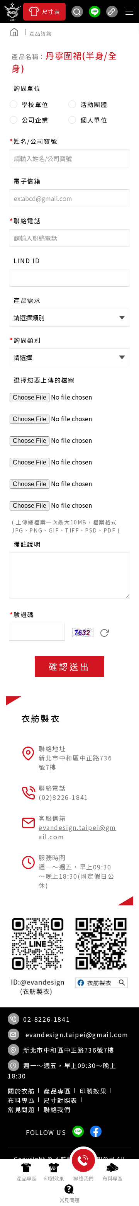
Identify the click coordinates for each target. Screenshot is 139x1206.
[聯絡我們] (83, 1173)
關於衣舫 (21, 1090)
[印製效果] (54, 1171)
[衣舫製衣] (77, 33)
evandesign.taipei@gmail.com (77, 1034)
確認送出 (69, 666)
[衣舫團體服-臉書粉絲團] (62, 33)
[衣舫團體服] (12, 11)
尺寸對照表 (61, 1100)
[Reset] (105, 633)
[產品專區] (27, 1171)
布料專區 (21, 1100)
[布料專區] (112, 1171)
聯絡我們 (57, 1109)
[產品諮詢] (43, 33)
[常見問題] (69, 1193)
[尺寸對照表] (44, 11)
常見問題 (21, 1109)
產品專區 (57, 1090)
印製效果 (93, 1090)
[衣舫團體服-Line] (94, 11)
